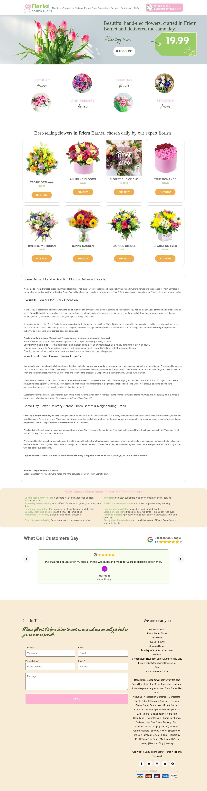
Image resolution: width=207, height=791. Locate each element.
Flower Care (90, 8)
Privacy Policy (163, 709)
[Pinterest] (172, 764)
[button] (26, 559)
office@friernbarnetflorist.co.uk (161, 663)
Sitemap (169, 743)
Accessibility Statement (155, 696)
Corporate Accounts (159, 701)
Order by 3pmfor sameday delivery (167, 7)
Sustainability (157, 713)
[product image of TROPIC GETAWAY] (41, 159)
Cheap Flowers (151, 734)
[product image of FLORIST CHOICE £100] (124, 158)
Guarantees (104, 8)
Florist (164, 734)
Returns (153, 743)
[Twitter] (149, 764)
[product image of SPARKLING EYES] (165, 224)
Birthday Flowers (159, 730)
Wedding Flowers (169, 726)
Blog (161, 743)
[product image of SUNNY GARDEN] (83, 224)
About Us (56, 8)
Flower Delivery (153, 718)
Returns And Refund (131, 8)
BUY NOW (41, 195)
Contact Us (68, 8)
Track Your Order (149, 739)
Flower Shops (152, 726)
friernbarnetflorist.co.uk (157, 671)
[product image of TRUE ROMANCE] (165, 158)
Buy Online (124, 51)
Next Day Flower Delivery (158, 722)
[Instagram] (157, 764)
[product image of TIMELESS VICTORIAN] (41, 224)
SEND (76, 698)
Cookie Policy (141, 701)
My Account (166, 739)
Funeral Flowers (141, 730)
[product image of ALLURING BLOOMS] (83, 158)
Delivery (79, 8)
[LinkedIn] (165, 764)
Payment (115, 8)
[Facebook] (141, 764)
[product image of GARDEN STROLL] (124, 224)
